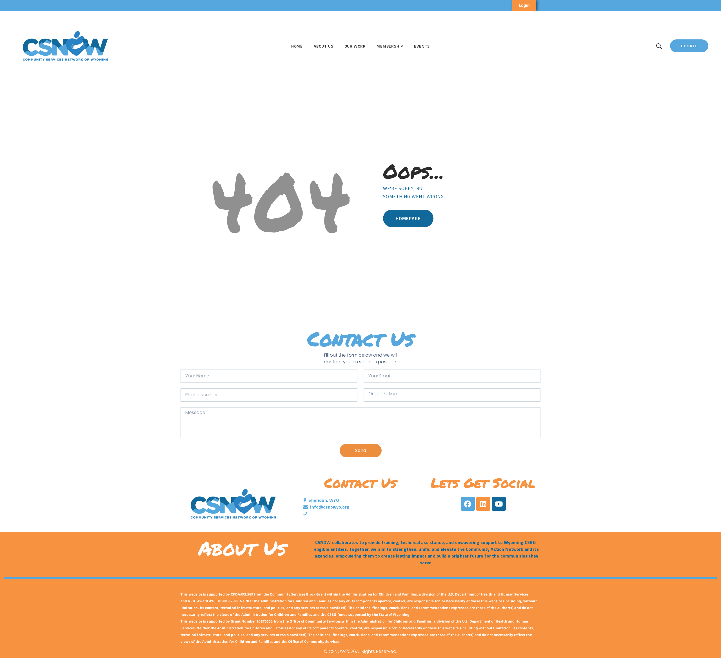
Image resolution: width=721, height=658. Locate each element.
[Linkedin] (483, 504)
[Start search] (659, 46)
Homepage (408, 218)
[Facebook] (468, 504)
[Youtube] (499, 504)
